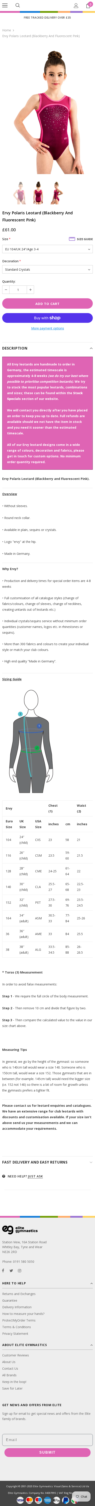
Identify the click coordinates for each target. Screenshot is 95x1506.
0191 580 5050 (23, 1261)
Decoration (11, 261)
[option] (47, 109)
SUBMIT (47, 1452)
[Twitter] (11, 1270)
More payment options (47, 328)
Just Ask (35, 1176)
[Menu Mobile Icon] (5, 5)
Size (6, 239)
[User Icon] (76, 5)
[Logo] (47, 5)
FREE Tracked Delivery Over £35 (47, 17)
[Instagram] (19, 1270)
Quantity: (8, 281)
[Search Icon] (17, 5)
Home (6, 30)
